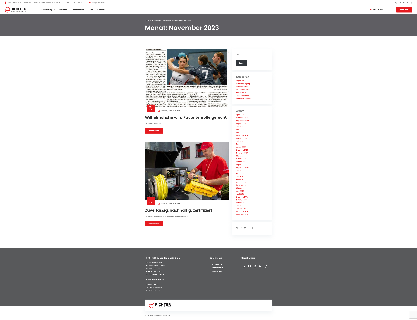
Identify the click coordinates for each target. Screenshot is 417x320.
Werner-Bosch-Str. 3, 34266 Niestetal (20, 2)
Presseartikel (241, 92)
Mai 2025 (239, 129)
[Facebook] (249, 266)
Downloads (217, 271)
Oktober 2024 (241, 138)
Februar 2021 (241, 173)
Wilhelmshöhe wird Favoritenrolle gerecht (186, 117)
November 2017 (242, 200)
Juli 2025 (239, 127)
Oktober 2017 (241, 203)
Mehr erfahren (153, 131)
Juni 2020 (240, 176)
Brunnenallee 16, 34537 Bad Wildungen (47, 2)
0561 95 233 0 (379, 10)
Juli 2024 (239, 141)
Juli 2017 (239, 206)
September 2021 (242, 168)
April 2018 (240, 194)
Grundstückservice (243, 90)
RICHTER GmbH (174, 111)
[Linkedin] (255, 266)
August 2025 (241, 124)
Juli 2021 (239, 171)
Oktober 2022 (241, 162)
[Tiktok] (266, 266)
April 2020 (240, 179)
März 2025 (240, 132)
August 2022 (241, 165)
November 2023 (242, 153)
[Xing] (260, 266)
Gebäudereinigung (243, 84)
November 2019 (242, 185)
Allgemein (240, 81)
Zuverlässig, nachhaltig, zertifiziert (178, 210)
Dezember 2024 (242, 135)
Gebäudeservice (242, 87)
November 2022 (242, 159)
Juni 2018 (240, 191)
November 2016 (242, 215)
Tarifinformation (242, 95)
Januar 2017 (241, 209)
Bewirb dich (403, 10)
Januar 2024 (241, 147)
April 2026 (240, 115)
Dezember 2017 (242, 197)
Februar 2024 (241, 144)
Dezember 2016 (242, 212)
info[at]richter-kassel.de (155, 274)
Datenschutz (217, 268)
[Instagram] (244, 266)
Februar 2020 (241, 182)
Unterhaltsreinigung (243, 98)
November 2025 (242, 118)
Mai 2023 (239, 156)
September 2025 (242, 121)
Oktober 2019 (241, 188)
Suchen (239, 54)
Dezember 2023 (242, 150)
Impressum (217, 264)
